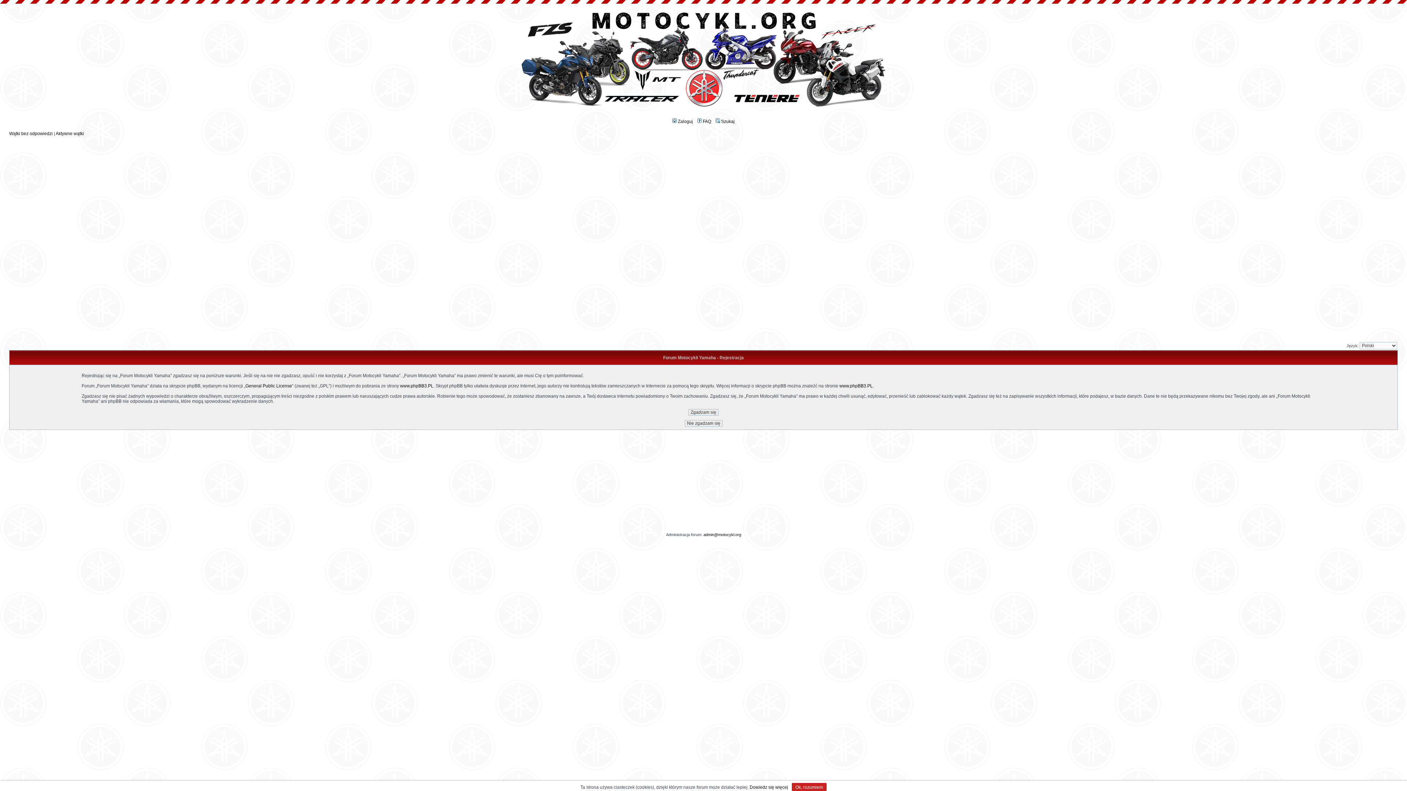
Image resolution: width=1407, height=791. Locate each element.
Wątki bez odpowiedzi (31, 133)
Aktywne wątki (70, 133)
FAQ (706, 121)
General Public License (268, 386)
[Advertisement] (703, 187)
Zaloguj (685, 121)
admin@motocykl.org (722, 534)
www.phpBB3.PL (416, 386)
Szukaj (727, 121)
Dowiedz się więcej (769, 787)
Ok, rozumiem (809, 787)
